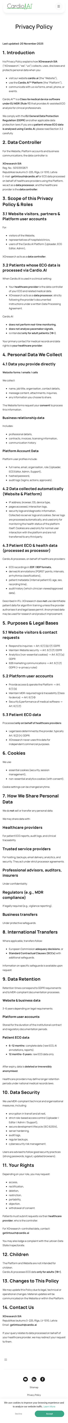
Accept (49, 1413)
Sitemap (34, 1387)
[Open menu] (59, 6)
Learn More (49, 1406)
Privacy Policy (34, 1394)
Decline (18, 1413)
